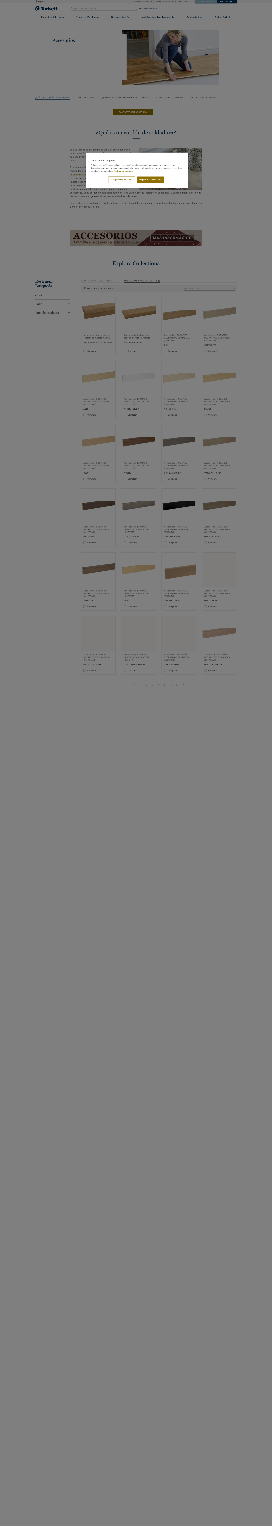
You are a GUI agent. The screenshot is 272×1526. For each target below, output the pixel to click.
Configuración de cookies (122, 180)
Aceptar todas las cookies (150, 180)
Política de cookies (123, 171)
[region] (137, 170)
